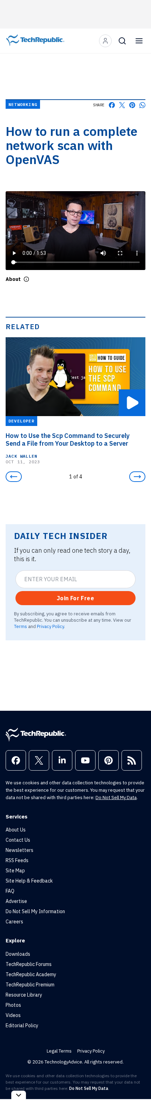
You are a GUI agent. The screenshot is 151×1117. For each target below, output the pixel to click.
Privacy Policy (50, 626)
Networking (22, 104)
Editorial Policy (22, 1025)
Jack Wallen (21, 455)
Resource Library (24, 995)
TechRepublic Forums (29, 964)
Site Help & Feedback (29, 881)
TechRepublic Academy (31, 974)
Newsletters (19, 850)
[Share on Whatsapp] (142, 105)
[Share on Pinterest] (132, 105)
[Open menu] (139, 40)
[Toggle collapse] (18, 1095)
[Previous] (14, 476)
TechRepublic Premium (30, 984)
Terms (20, 626)
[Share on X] (122, 105)
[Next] (137, 476)
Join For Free (75, 598)
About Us (16, 830)
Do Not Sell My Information (35, 911)
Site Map (15, 870)
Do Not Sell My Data (116, 798)
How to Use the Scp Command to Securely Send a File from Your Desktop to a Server (68, 439)
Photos (13, 1005)
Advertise (16, 901)
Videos (13, 1015)
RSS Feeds (17, 860)
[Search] (122, 40)
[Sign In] (105, 40)
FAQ (10, 891)
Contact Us (18, 840)
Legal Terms (59, 1051)
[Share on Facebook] (112, 105)
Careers (14, 921)
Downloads (18, 954)
